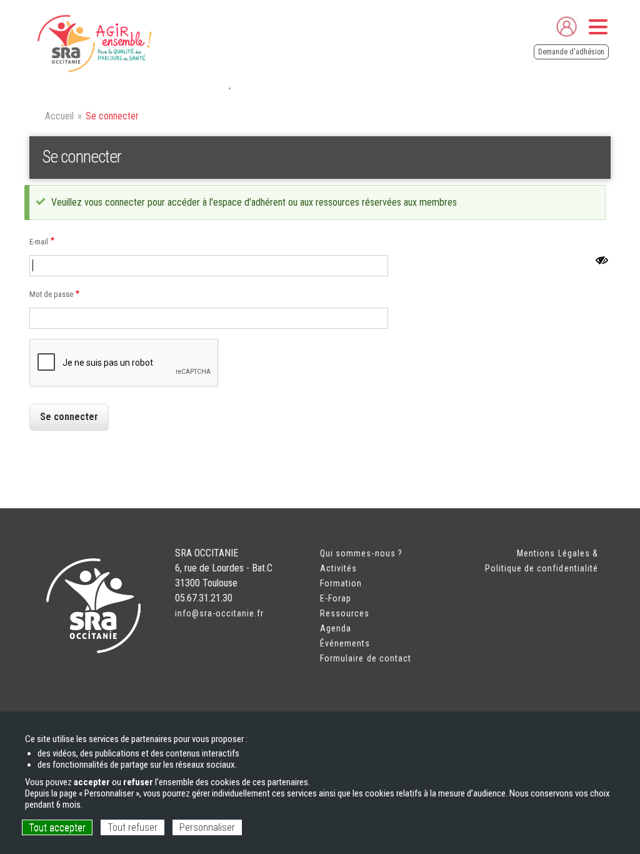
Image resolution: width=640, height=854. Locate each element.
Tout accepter (57, 827)
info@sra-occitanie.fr (219, 613)
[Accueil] (93, 43)
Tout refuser (133, 827)
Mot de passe (51, 294)
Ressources (345, 613)
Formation (341, 583)
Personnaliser (207, 827)
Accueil (59, 116)
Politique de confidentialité (541, 568)
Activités (338, 568)
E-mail (38, 241)
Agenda (335, 628)
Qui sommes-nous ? (361, 553)
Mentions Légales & (557, 553)
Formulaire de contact (365, 658)
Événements (345, 643)
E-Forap (335, 598)
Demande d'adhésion (571, 52)
